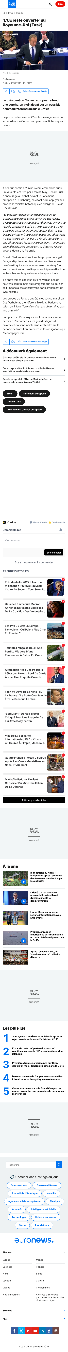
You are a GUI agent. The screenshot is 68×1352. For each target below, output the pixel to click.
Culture (40, 1280)
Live (60, 3)
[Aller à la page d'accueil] (12, 4)
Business (7, 1266)
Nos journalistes (11, 1294)
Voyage (7, 1280)
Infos (10, 13)
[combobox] (34, 1164)
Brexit (10, 393)
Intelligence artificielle (43, 1209)
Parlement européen (34, 393)
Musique (55, 1201)
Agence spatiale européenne (24, 1201)
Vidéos (6, 1287)
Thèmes (7, 1252)
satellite (51, 1193)
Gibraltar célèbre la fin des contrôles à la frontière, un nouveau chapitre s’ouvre (29, 359)
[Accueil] (4, 13)
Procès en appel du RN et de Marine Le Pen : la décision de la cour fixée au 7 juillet (27, 380)
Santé (22, 1225)
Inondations (42, 1225)
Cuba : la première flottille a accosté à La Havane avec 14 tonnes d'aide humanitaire (28, 370)
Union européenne (45, 1217)
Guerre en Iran (19, 1185)
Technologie (19, 1217)
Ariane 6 (16, 1209)
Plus (5, 1319)
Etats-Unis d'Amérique (24, 1193)
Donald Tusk (14, 401)
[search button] (59, 1164)
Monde (19, 13)
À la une (10, 866)
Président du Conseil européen (24, 409)
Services (7, 1310)
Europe (6, 1259)
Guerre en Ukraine (47, 1185)
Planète (40, 1266)
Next (5, 1273)
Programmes (43, 1287)
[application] (34, 50)
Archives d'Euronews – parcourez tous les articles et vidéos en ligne (50, 1297)
